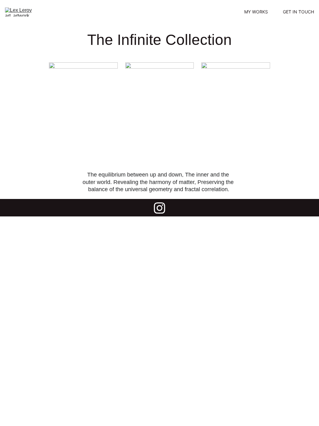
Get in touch (298, 11)
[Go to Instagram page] (159, 208)
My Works (256, 11)
